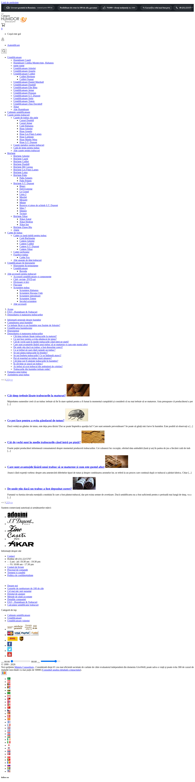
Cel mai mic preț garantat (19, 591)
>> (11, 380)
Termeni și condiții (16, 572)
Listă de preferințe (10, 2)
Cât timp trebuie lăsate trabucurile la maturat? (36, 395)
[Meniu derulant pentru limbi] (4, 673)
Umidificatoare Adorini (18, 620)
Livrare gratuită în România (31, 8)
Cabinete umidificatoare (18, 615)
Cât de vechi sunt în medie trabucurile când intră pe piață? (44, 442)
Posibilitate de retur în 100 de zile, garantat (78, 8)
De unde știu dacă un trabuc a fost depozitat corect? (39, 488)
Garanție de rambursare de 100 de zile (25, 588)
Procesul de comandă (17, 570)
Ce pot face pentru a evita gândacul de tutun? (35, 420)
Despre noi (12, 585)
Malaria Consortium (24, 667)
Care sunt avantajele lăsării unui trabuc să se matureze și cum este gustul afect (55, 466)
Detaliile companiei (16, 599)
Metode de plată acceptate (19, 596)
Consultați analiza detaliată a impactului (61, 670)
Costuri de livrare (15, 567)
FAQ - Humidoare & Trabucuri (22, 602)
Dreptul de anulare (16, 594)
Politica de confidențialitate (20, 575)
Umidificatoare (14, 618)
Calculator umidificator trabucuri (23, 605)
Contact (11, 556)
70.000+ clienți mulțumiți (121, 8)
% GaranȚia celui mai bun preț (156, 8)
